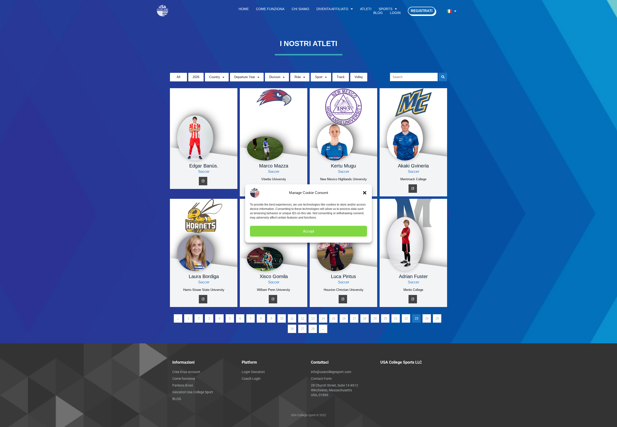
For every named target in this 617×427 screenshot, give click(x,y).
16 (344, 318)
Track (341, 77)
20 (385, 318)
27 (302, 329)
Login (395, 13)
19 (375, 318)
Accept (308, 231)
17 (354, 318)
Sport (318, 77)
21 (395, 318)
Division (274, 77)
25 (437, 318)
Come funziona (270, 9)
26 (292, 329)
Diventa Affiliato (332, 9)
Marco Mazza (273, 165)
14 (323, 318)
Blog (378, 13)
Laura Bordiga (204, 276)
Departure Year (244, 77)
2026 (196, 77)
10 (281, 318)
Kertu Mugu (343, 165)
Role (298, 77)
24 (427, 318)
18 (364, 318)
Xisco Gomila (274, 276)
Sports (385, 9)
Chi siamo (300, 9)
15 (333, 318)
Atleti (365, 9)
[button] (364, 192)
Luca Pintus (343, 276)
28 (313, 329)
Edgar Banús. (203, 165)
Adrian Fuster (413, 276)
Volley (359, 77)
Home (244, 9)
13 (313, 318)
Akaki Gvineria (413, 165)
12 (302, 318)
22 (406, 318)
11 (292, 318)
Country (214, 77)
